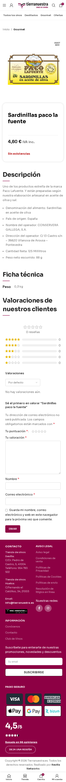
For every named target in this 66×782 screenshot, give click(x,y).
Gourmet (19, 29)
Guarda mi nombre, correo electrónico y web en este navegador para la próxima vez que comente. (31, 514)
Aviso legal (42, 552)
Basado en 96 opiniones (21, 742)
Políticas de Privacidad (43, 569)
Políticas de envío (47, 582)
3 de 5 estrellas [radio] (38, 431)
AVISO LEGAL (44, 546)
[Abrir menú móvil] (4, 5)
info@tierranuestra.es (19, 602)
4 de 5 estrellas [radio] (41, 431)
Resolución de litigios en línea (45, 590)
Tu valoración (16, 437)
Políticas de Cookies (48, 576)
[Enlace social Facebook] (39, 608)
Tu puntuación (16, 431)
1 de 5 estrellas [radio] (33, 431)
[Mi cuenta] (11, 5)
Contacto (11, 632)
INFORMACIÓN (15, 620)
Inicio (6, 29)
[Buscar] (53, 5)
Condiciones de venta (45, 560)
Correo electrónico (20, 494)
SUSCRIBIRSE (34, 672)
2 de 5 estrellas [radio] (35, 431)
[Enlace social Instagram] (48, 608)
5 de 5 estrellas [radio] (44, 431)
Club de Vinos (14, 638)
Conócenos (12, 626)
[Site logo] (33, 5)
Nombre (12, 479)
